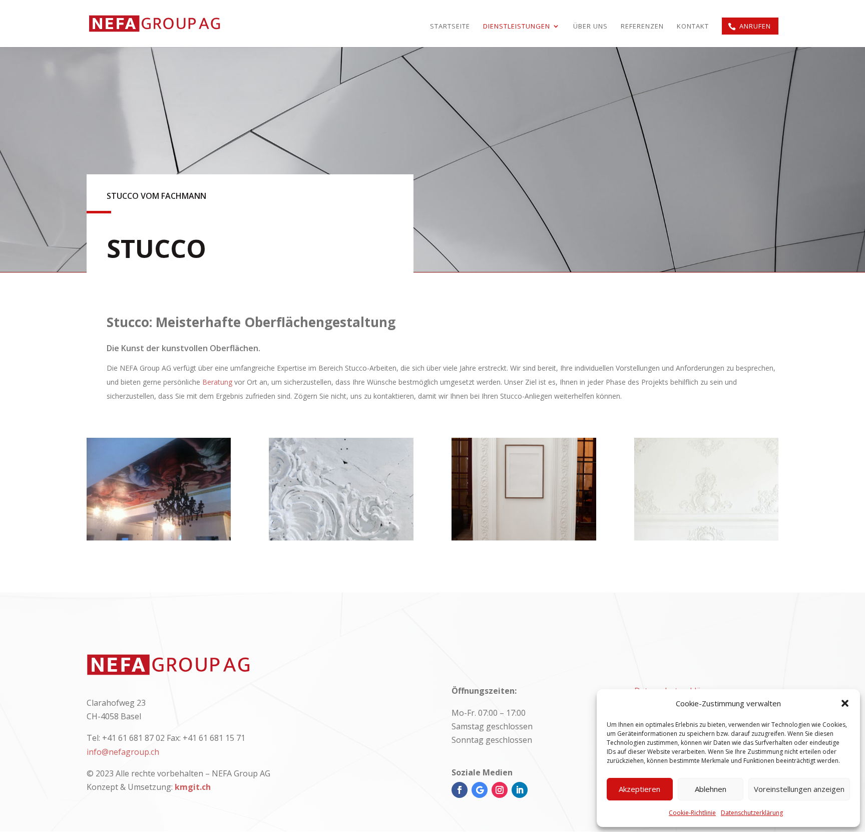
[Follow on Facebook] (460, 790)
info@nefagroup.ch (123, 751)
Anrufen (755, 26)
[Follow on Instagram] (500, 790)
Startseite (450, 27)
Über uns (590, 27)
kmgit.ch (193, 786)
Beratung (217, 382)
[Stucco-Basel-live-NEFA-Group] (524, 537)
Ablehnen (710, 789)
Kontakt (693, 27)
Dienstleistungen (516, 27)
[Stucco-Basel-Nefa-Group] (341, 537)
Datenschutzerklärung (752, 812)
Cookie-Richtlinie (692, 812)
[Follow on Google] (480, 790)
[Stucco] (159, 537)
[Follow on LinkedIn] (520, 790)
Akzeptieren (639, 789)
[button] (845, 703)
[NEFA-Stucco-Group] (706, 537)
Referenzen (642, 27)
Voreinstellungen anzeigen (799, 789)
